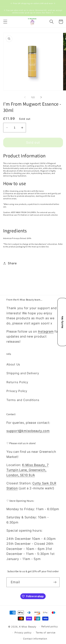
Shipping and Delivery (22, 373)
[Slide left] (24, 97)
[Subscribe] (54, 582)
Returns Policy (17, 382)
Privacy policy (23, 632)
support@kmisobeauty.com (28, 431)
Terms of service (46, 632)
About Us (13, 364)
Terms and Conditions (22, 400)
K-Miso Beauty (27, 626)
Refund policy (49, 626)
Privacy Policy (16, 391)
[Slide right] (41, 97)
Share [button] (12, 263)
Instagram (46, 331)
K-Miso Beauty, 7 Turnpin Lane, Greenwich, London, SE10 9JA (27, 470)
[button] (5, 21)
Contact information (35, 638)
